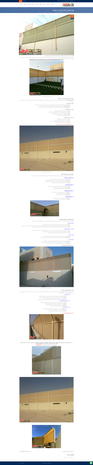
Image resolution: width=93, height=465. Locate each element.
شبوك (25, 4)
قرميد (21, 4)
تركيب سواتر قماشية (58, 55)
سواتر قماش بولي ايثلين (48, 55)
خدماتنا (33, 4)
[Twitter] (25, 1)
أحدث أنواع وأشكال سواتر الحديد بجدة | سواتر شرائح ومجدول (63, 124)
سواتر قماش (53, 55)
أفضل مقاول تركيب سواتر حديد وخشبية (66, 245)
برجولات (48, 4)
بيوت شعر (29, 4)
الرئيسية (52, 4)
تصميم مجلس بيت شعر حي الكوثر (68, 451)
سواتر (44, 4)
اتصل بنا (20, 1)
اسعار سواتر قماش (63, 55)
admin (72, 55)
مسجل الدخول (68, 457)
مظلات (40, 4)
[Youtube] (23, 1)
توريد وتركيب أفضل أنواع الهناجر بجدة (25, 451)
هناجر (37, 4)
